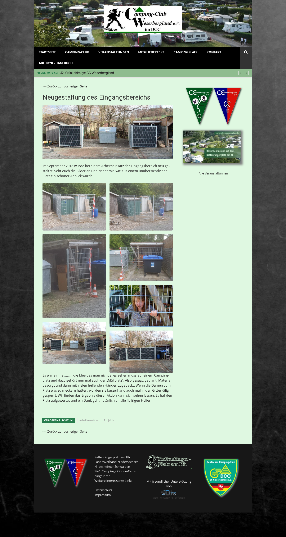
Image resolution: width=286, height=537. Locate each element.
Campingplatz (185, 52)
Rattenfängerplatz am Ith (112, 457)
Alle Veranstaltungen (213, 173)
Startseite (47, 52)
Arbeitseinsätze (88, 420)
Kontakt (214, 52)
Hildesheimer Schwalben (112, 466)
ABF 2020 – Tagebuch (56, 63)
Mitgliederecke (151, 52)
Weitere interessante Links (113, 480)
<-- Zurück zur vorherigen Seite (65, 86)
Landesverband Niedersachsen (116, 462)
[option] (154, 73)
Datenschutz (103, 490)
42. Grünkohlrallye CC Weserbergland (87, 73)
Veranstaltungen (113, 52)
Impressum (102, 495)
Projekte (109, 420)
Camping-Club (77, 52)
